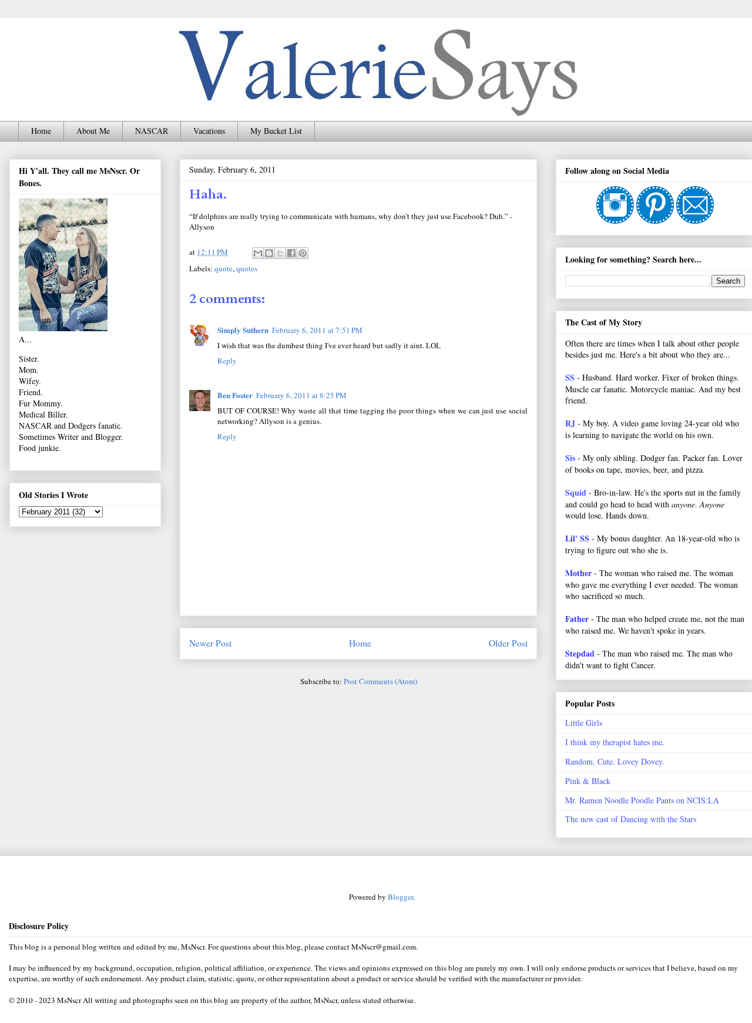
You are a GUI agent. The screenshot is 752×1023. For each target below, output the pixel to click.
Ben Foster (235, 395)
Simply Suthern (242, 329)
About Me (93, 130)
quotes (246, 268)
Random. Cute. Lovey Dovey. (614, 761)
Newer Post (210, 643)
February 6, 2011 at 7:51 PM (317, 330)
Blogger (400, 896)
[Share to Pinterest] (302, 253)
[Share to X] (280, 253)
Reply (227, 360)
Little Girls (583, 722)
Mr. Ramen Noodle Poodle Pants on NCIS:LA (642, 800)
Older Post (508, 643)
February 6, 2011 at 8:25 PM (301, 395)
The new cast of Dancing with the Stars (630, 819)
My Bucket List (276, 130)
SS (570, 377)
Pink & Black (587, 780)
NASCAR (151, 130)
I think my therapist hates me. (614, 742)
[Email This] (258, 253)
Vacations (209, 130)
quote (223, 268)
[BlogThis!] (269, 253)
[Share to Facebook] (291, 253)
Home (41, 130)
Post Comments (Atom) (380, 681)
